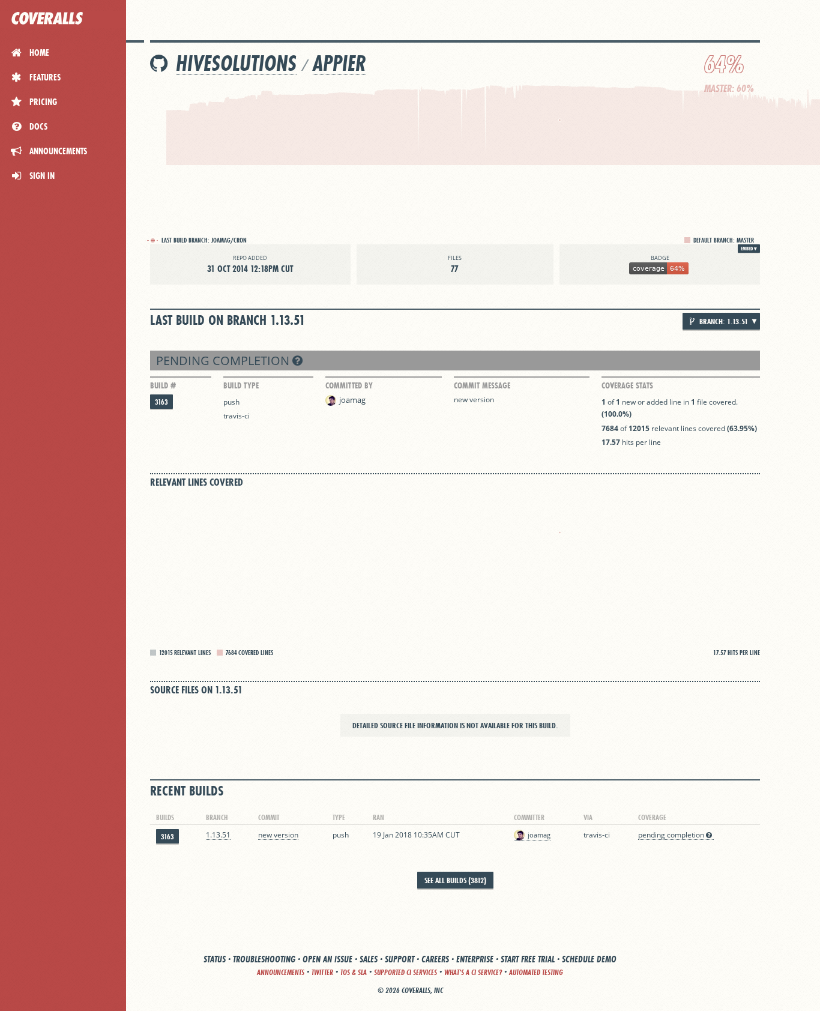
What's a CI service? (473, 972)
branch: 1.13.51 (723, 321)
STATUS (214, 959)
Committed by (349, 385)
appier (339, 63)
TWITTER (322, 972)
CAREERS (435, 959)
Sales (369, 959)
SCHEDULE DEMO (589, 959)
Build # (163, 385)
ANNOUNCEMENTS (280, 972)
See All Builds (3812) (455, 880)
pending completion (224, 360)
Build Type (241, 385)
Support (399, 959)
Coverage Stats (627, 385)
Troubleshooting (264, 959)
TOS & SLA (353, 972)
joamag (352, 399)
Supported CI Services (405, 972)
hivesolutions (236, 63)
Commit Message (482, 385)
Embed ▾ (749, 248)
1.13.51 (218, 834)
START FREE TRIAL (528, 959)
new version (474, 399)
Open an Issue (327, 959)
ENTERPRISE (474, 959)
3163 (161, 402)
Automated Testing (536, 972)
